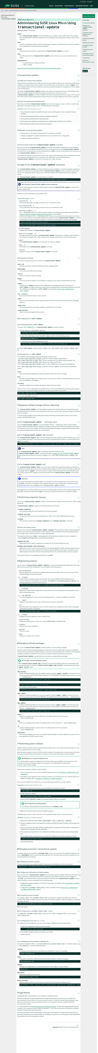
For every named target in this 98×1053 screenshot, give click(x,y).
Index (6, 10)
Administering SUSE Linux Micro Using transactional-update (23, 10)
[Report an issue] (78, 76)
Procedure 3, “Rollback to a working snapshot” (49, 778)
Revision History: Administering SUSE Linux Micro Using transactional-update (39, 68)
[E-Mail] (84, 71)
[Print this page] (86, 71)
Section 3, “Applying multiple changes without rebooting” (35, 214)
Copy (79, 179)
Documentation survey (88, 16)
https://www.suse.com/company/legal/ (43, 1006)
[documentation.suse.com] (3, 10)
